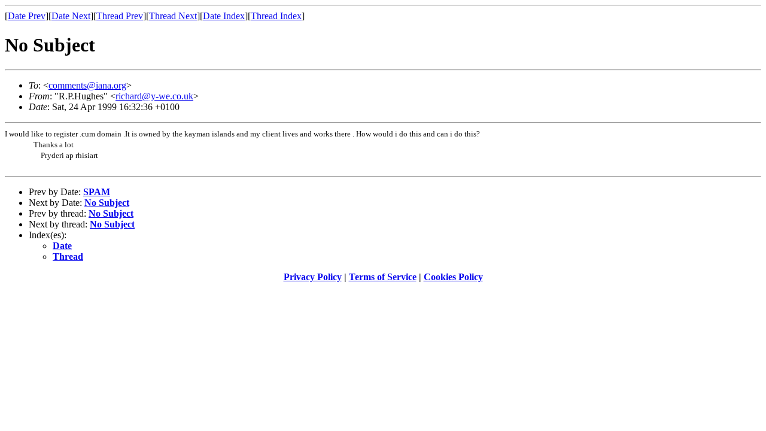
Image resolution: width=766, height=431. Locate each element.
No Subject (106, 203)
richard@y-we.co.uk (154, 96)
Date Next (70, 16)
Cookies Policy (453, 277)
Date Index (224, 16)
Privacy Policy (313, 277)
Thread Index (276, 16)
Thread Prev (119, 16)
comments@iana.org (87, 85)
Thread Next (173, 16)
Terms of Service (383, 277)
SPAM (96, 192)
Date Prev (26, 16)
